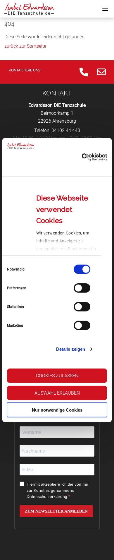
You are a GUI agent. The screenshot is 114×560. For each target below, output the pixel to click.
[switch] (82, 287)
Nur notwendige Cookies (57, 409)
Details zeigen (70, 349)
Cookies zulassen (57, 375)
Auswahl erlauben (57, 392)
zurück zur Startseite (25, 46)
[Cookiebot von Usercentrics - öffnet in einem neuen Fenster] (82, 157)
